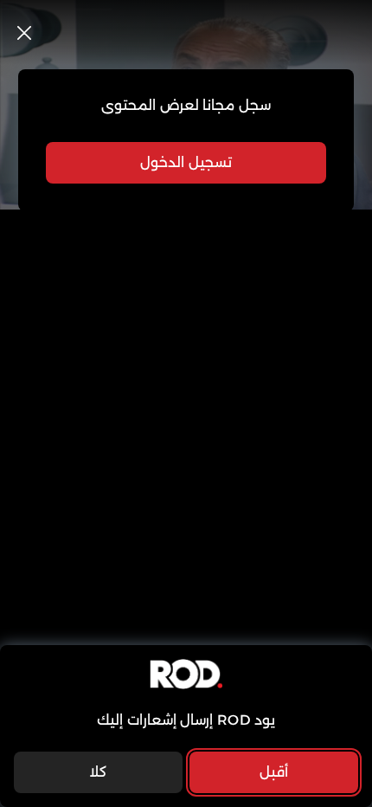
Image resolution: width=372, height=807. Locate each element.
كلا (97, 772)
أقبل (274, 772)
